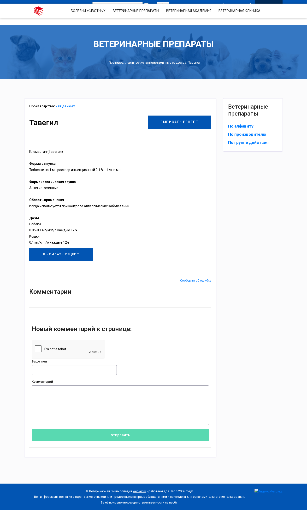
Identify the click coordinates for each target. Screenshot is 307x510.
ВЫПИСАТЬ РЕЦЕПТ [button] (179, 122)
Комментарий (42, 381)
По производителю (247, 134)
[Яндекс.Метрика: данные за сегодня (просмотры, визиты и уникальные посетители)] (268, 491)
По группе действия (248, 142)
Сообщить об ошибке (195, 280)
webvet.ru (139, 491)
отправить (120, 435)
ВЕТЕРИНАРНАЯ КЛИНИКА (239, 11)
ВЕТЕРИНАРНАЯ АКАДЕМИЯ (188, 11)
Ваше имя (39, 361)
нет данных (65, 106)
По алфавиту (241, 126)
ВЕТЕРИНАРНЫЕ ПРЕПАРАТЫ (136, 11)
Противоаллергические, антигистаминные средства (147, 62)
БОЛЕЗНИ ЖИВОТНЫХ (88, 11)
